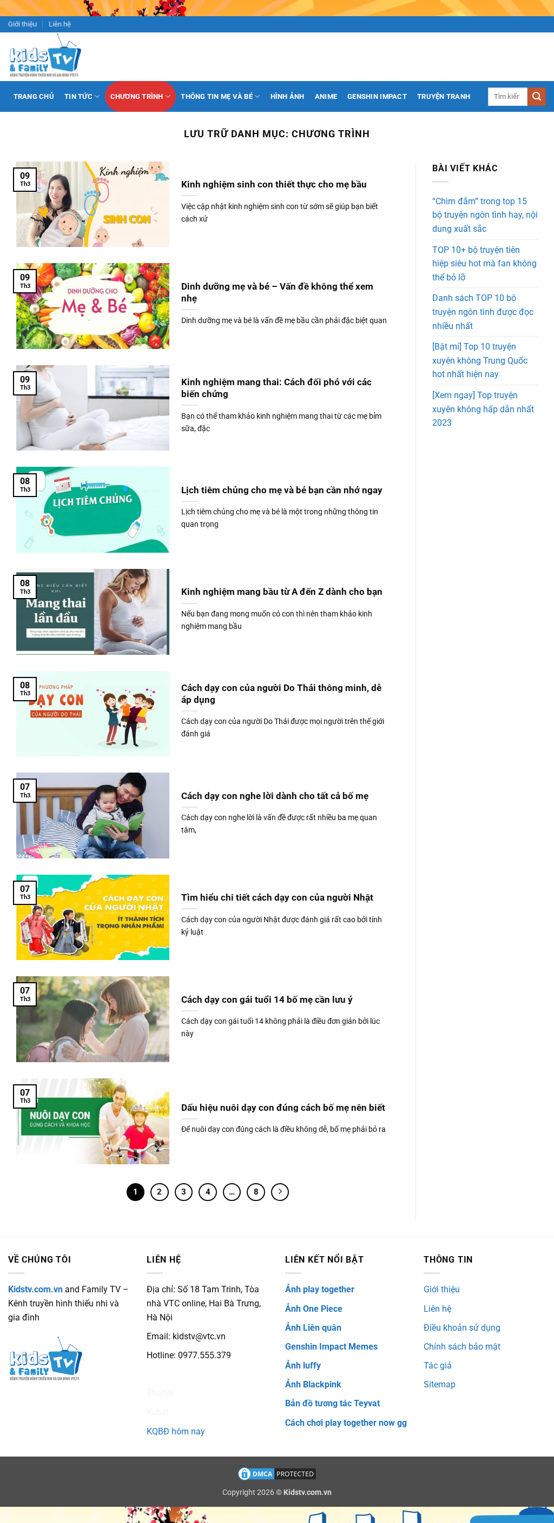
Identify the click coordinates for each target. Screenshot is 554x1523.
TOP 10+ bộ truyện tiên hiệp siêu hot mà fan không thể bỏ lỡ (484, 264)
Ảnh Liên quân (313, 1328)
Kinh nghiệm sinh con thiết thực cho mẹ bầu (274, 184)
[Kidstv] (53, 56)
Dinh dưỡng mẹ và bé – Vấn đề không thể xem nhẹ (277, 292)
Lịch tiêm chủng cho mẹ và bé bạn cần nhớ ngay (281, 490)
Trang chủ (34, 96)
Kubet (158, 1412)
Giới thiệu (22, 24)
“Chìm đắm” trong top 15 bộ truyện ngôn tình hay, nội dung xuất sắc (485, 215)
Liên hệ (60, 24)
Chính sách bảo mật (462, 1346)
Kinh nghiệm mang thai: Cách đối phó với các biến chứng (276, 388)
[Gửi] (536, 97)
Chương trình (136, 96)
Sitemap (440, 1384)
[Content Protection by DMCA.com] (277, 1473)
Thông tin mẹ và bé (217, 96)
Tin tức (78, 96)
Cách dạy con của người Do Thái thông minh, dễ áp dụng (281, 694)
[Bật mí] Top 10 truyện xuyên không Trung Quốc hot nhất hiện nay (479, 360)
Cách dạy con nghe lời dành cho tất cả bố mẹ (274, 796)
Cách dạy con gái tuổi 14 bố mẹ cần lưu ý (267, 1000)
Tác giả (438, 1365)
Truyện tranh (443, 96)
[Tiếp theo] (280, 1192)
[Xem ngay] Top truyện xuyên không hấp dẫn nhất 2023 (483, 409)
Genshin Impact (377, 96)
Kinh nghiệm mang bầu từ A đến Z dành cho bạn (281, 592)
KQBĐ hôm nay (176, 1431)
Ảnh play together (319, 1289)
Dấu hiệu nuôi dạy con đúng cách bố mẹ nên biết (283, 1108)
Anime (326, 96)
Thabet (160, 1393)
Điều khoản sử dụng (462, 1328)
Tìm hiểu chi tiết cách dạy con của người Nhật (277, 898)
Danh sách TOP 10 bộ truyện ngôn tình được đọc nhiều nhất (482, 312)
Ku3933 (161, 1374)
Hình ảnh (288, 96)
